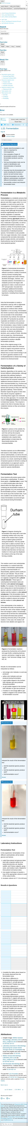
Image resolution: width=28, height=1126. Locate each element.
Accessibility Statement (6, 1118)
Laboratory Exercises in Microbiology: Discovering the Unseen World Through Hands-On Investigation (14, 1047)
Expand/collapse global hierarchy (2, 125)
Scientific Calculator (8, 85)
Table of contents (7, 140)
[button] (5, 96)
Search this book (4, 28)
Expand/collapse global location (26, 124)
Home (8, 124)
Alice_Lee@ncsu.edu (9, 1041)
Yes (4, 1098)
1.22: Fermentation (13, 1073)
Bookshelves (17, 124)
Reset (2, 44)
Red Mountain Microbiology (11, 1064)
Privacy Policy (11, 1116)
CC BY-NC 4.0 (11, 1069)
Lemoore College (10, 136)
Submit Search (4, 33)
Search (3, 1124)
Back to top (3, 1085)
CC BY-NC (17, 1053)
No (9, 1098)
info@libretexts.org (8, 1120)
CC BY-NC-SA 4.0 (8, 1043)
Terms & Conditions (20, 1116)
